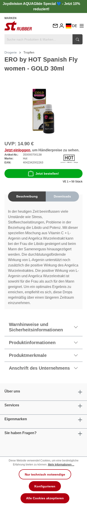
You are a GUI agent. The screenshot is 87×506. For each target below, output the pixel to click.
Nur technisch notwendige (45, 474)
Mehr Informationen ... (61, 464)
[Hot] (69, 158)
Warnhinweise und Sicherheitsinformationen (36, 327)
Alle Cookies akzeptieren (45, 498)
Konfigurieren (44, 486)
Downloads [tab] (62, 196)
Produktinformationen (32, 342)
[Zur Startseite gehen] (18, 25)
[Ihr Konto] (61, 26)
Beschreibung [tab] (27, 196)
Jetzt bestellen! (47, 173)
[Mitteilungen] (55, 26)
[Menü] (82, 26)
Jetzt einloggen (17, 150)
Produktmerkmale (28, 355)
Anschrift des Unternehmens (39, 368)
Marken (10, 18)
